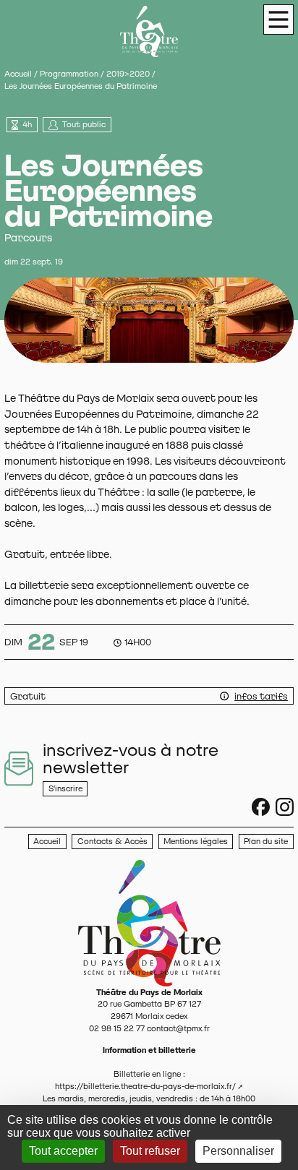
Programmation (69, 74)
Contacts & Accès (112, 841)
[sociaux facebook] (261, 807)
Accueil (18, 74)
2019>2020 (128, 74)
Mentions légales (195, 841)
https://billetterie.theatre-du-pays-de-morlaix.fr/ (145, 1086)
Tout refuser (150, 1151)
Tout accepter (63, 1151)
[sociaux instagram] (285, 807)
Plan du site (266, 841)
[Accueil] (149, 922)
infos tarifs (261, 696)
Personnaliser (238, 1151)
